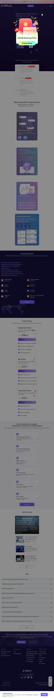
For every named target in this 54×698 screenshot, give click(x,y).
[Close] (42, 15)
